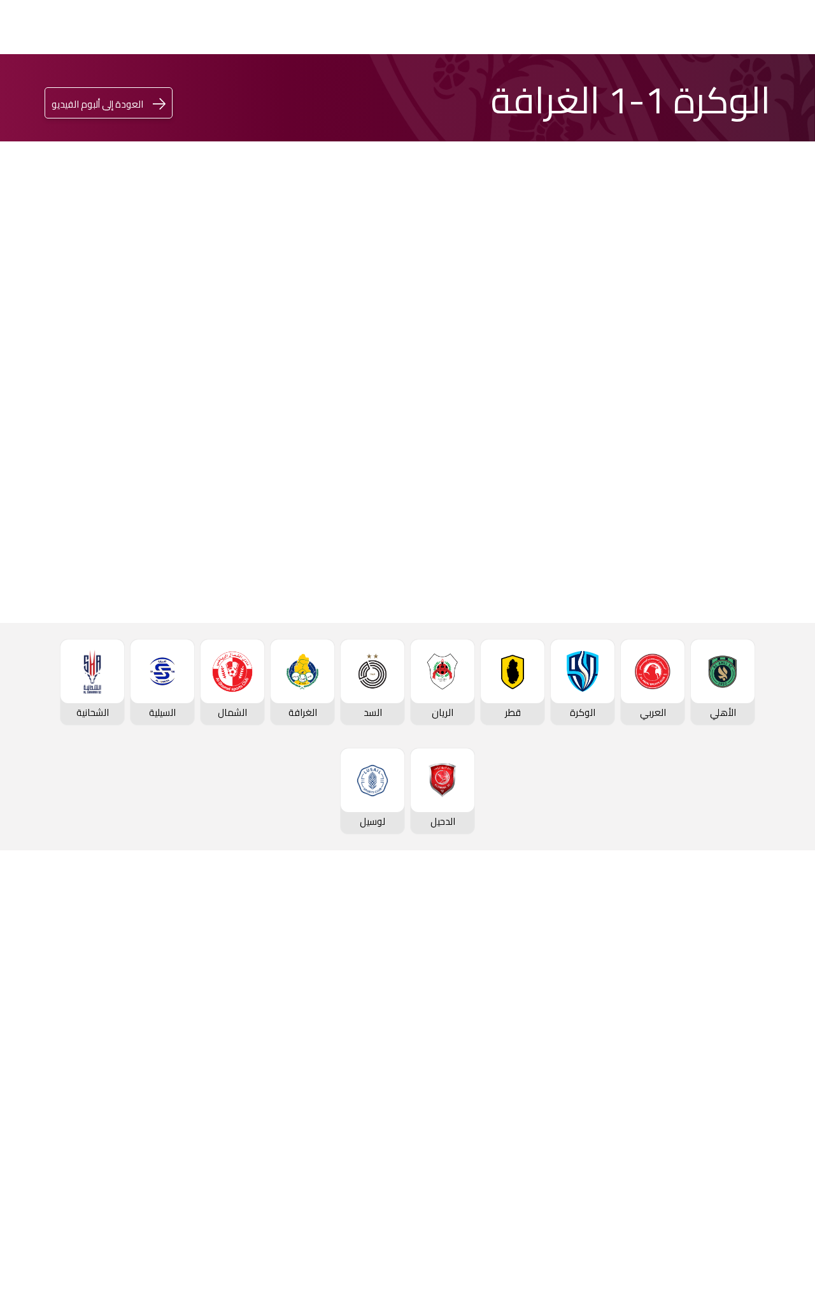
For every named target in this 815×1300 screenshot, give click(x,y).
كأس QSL (585, 82)
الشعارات (264, 1065)
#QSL (261, 89)
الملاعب (763, 1139)
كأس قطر (649, 82)
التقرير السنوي (130, 1046)
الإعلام (462, 89)
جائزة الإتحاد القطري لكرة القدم (324, 89)
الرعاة (768, 1158)
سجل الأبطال (753, 1101)
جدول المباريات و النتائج (732, 1005)
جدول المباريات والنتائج (609, 989)
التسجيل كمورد (128, 1065)
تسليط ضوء (394, 89)
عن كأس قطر (503, 1046)
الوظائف (141, 1027)
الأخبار (271, 970)
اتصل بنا (764, 1200)
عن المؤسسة (131, 970)
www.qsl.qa (663, 1270)
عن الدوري (758, 1082)
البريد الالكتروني (84, 441)
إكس (227, 441)
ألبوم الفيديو (257, 1008)
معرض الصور (256, 989)
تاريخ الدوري (755, 1063)
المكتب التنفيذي (126, 989)
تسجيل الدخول (178, 91)
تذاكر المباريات (750, 1120)
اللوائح (145, 1103)
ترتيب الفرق (756, 1024)
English (81, 91)
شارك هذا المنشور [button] (202, 360)
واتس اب (97, 403)
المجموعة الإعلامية (241, 1027)
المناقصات (137, 1008)
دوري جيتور (712, 82)
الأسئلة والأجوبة (746, 1219)
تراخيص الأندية (129, 1084)
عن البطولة (385, 1065)
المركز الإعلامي (250, 1046)
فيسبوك (221, 403)
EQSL (516, 89)
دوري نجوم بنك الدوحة (776, 82)
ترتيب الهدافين (749, 1044)
